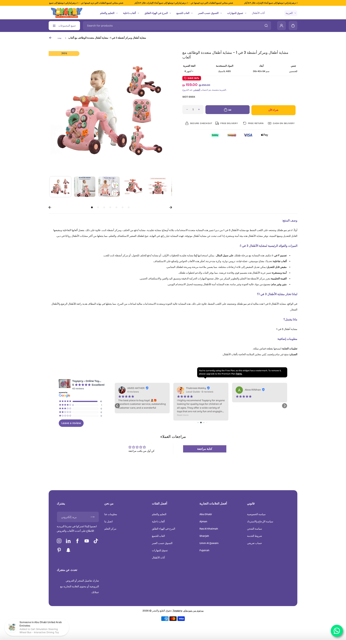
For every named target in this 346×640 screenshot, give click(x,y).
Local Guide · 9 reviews (140, 391)
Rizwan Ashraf (253, 388)
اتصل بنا (108, 521)
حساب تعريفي (254, 543)
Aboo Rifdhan (194, 389)
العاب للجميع (182, 13)
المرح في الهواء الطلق (156, 13)
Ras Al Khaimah (208, 528)
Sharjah (204, 535)
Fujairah (204, 550)
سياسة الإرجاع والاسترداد (260, 521)
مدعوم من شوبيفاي (193, 610)
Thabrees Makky (137, 388)
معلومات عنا (110, 514)
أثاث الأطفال (258, 13)
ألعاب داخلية (129, 13)
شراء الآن (273, 110)
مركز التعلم (110, 528)
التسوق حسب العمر (208, 13)
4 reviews (250, 391)
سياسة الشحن (254, 528)
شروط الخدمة (254, 535)
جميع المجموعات (67, 25)
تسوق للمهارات (235, 13)
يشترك (61, 503)
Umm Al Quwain (209, 543)
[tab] (92, 207)
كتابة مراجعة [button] (204, 448)
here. (239, 373)
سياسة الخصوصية (256, 514)
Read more (124, 415)
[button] (60, 187)
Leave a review (71, 423)
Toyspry (177, 610)
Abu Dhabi (205, 514)
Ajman (203, 521)
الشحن (196, 89)
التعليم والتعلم (107, 13)
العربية (289, 13)
